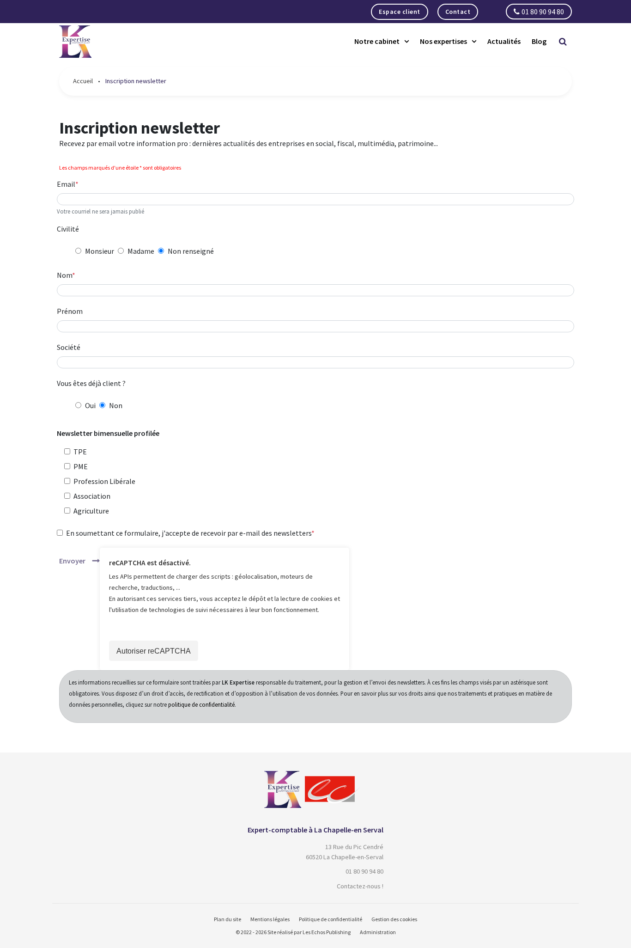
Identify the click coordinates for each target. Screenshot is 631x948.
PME (80, 466)
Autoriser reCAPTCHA (153, 651)
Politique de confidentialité (330, 919)
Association (91, 496)
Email (66, 184)
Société (68, 347)
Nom (64, 275)
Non (115, 405)
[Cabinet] (282, 776)
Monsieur (99, 251)
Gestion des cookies (394, 919)
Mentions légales (270, 919)
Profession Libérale (104, 481)
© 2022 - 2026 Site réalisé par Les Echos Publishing (293, 932)
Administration (378, 932)
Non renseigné (191, 251)
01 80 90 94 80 (543, 11)
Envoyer (72, 560)
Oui (90, 405)
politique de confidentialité (201, 704)
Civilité (68, 228)
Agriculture (91, 510)
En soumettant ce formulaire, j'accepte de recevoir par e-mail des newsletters (188, 533)
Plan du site (227, 919)
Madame (140, 251)
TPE (80, 451)
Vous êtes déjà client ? (91, 383)
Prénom (70, 311)
